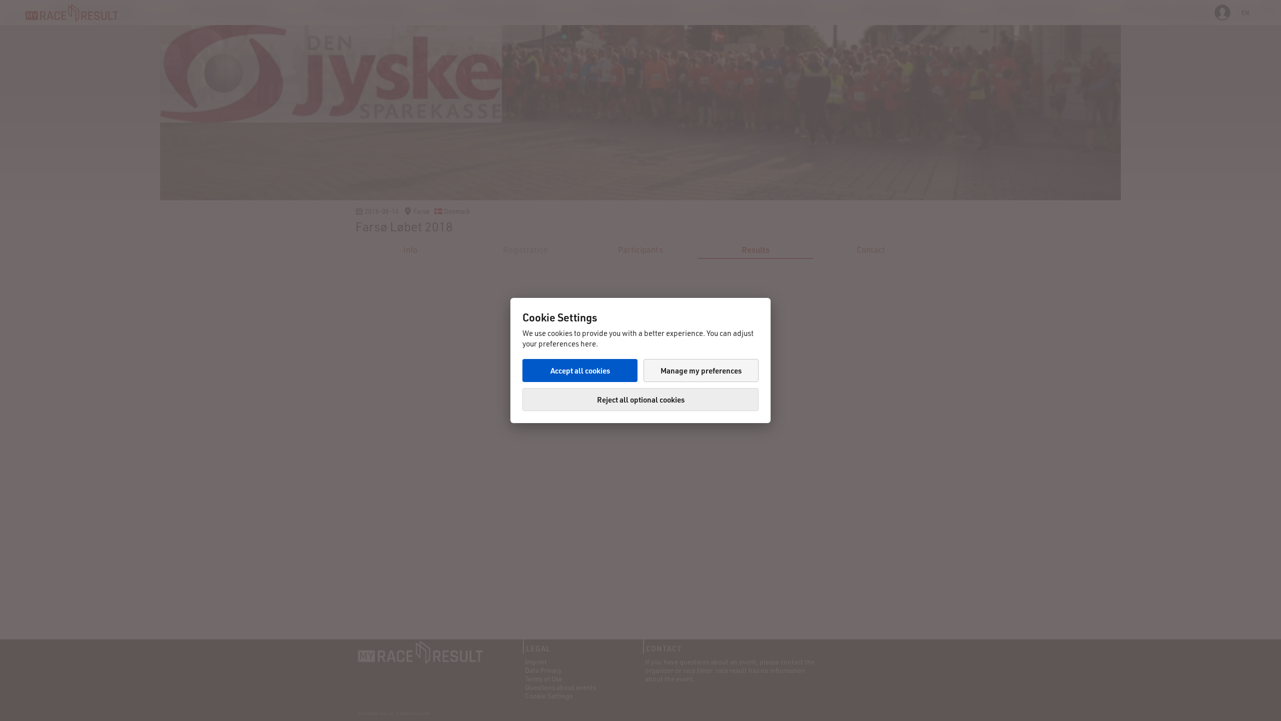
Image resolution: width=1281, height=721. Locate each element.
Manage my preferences (701, 371)
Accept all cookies (580, 371)
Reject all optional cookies (641, 400)
